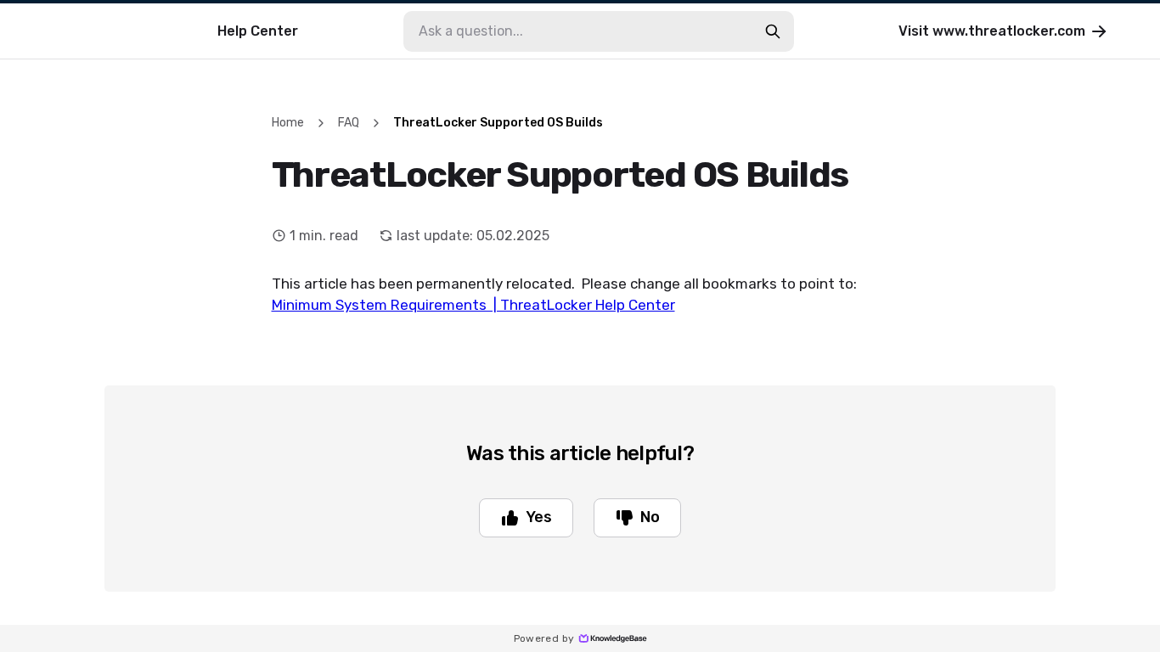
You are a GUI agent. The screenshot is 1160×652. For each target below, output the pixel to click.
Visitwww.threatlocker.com (991, 31)
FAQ (348, 122)
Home (288, 122)
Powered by (544, 638)
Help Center (257, 31)
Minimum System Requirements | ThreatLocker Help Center (473, 304)
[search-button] (772, 31)
